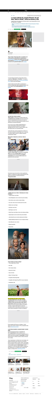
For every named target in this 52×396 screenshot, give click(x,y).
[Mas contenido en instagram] (28, 387)
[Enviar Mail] (8, 52)
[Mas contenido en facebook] (24, 387)
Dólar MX (33, 12)
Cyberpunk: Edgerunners (37, 12)
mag (40, 393)
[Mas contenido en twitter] (26, 387)
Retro (38, 383)
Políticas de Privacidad (24, 379)
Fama (33, 383)
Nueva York (23, 12)
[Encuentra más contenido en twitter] (10, 29)
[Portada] (11, 379)
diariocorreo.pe (32, 393)
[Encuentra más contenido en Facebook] (9, 29)
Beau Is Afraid (11, 354)
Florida (15, 12)
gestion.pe (20, 393)
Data (38, 381)
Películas (14, 354)
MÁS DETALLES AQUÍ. (15, 326)
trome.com (27, 393)
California (18, 12)
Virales (34, 385)
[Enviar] (8, 12)
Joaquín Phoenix (19, 354)
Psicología (26, 12)
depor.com (24, 393)
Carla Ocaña (11, 52)
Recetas (39, 385)
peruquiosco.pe (37, 393)
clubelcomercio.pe (15, 393)
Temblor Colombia (30, 12)
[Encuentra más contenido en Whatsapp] (12, 29)
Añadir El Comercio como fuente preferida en (34, 15)
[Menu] (8, 10)
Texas (20, 12)
